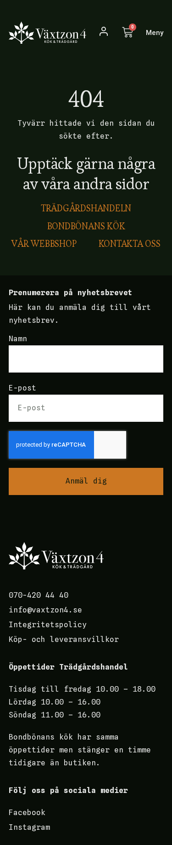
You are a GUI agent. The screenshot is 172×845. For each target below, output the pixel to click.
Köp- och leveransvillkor (64, 639)
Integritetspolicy (48, 624)
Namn (18, 338)
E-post (22, 388)
